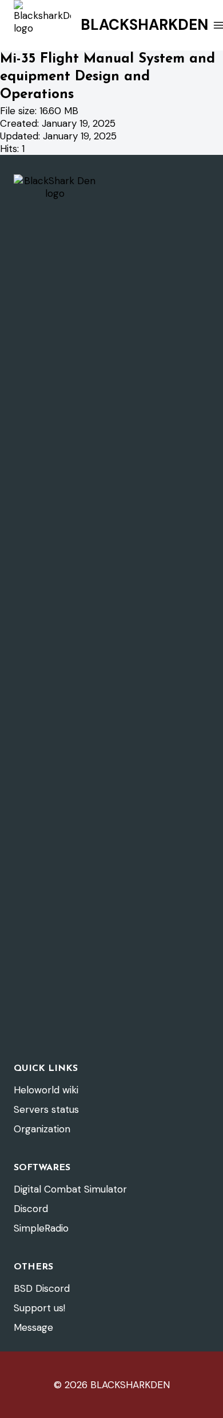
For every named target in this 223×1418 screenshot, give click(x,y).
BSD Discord (42, 1288)
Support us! (39, 1308)
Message (33, 1327)
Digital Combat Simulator (70, 1189)
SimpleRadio (41, 1228)
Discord (31, 1208)
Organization (42, 1129)
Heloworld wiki (46, 1090)
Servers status (46, 1109)
